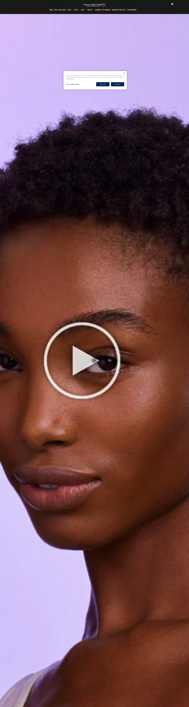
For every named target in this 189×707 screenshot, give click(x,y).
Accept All (117, 84)
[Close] (124, 73)
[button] (94, 360)
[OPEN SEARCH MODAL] (172, 4)
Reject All (103, 84)
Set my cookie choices (72, 84)
